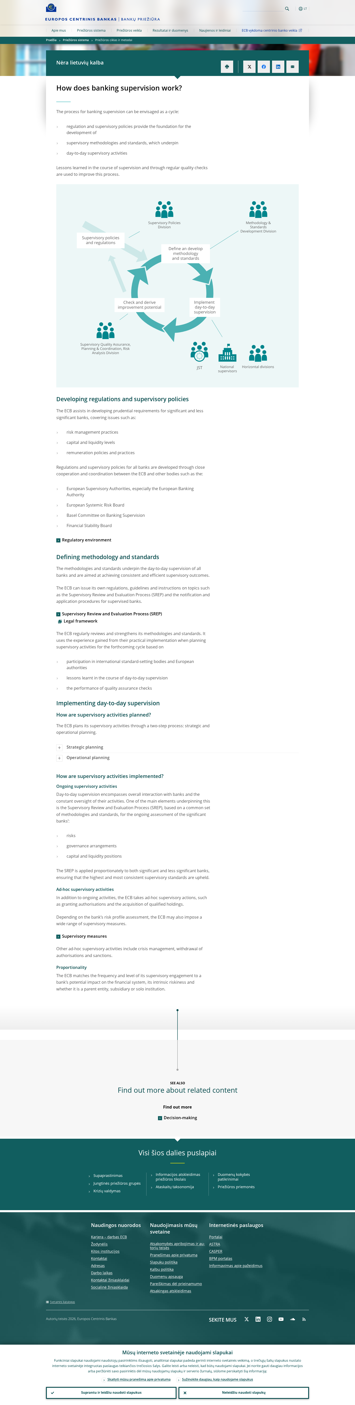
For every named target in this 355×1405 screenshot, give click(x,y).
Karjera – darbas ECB (109, 1237)
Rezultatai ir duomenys (170, 30)
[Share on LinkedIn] (278, 67)
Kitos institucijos (105, 1251)
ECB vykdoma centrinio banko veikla (269, 30)
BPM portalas (220, 1259)
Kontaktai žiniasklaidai (110, 1280)
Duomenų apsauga (166, 1277)
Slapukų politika (164, 1262)
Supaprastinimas (108, 1176)
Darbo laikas (102, 1273)
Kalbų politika (162, 1270)
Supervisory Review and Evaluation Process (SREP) (112, 614)
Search (287, 8)
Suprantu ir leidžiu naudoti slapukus (111, 1393)
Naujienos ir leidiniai (215, 30)
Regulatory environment (86, 540)
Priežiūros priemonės (236, 1187)
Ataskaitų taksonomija (175, 1187)
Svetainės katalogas (62, 1302)
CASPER (215, 1251)
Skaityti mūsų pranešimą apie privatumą (139, 1379)
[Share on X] (249, 67)
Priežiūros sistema (91, 30)
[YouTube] (281, 1319)
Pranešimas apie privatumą (173, 1255)
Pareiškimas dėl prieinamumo (176, 1284)
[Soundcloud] (292, 1319)
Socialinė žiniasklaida (109, 1287)
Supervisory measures (84, 937)
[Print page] (227, 67)
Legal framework (80, 621)
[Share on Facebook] (264, 67)
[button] (294, 8)
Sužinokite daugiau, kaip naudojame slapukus (217, 1379)
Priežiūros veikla (129, 30)
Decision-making (180, 1118)
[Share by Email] (292, 67)
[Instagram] (269, 1319)
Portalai (215, 1237)
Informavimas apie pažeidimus (236, 1266)
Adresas (98, 1266)
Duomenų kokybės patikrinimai (234, 1177)
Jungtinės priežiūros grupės (117, 1184)
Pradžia (51, 40)
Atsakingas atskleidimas (170, 1291)
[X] (246, 1319)
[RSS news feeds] (304, 1319)
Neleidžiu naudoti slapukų (244, 1393)
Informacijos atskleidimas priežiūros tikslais (178, 1177)
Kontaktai (99, 1259)
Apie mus (59, 30)
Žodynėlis (99, 1244)
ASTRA (214, 1244)
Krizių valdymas (107, 1191)
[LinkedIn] (258, 1319)
